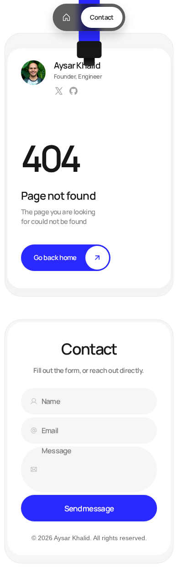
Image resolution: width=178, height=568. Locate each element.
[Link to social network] (59, 91)
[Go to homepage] (66, 17)
